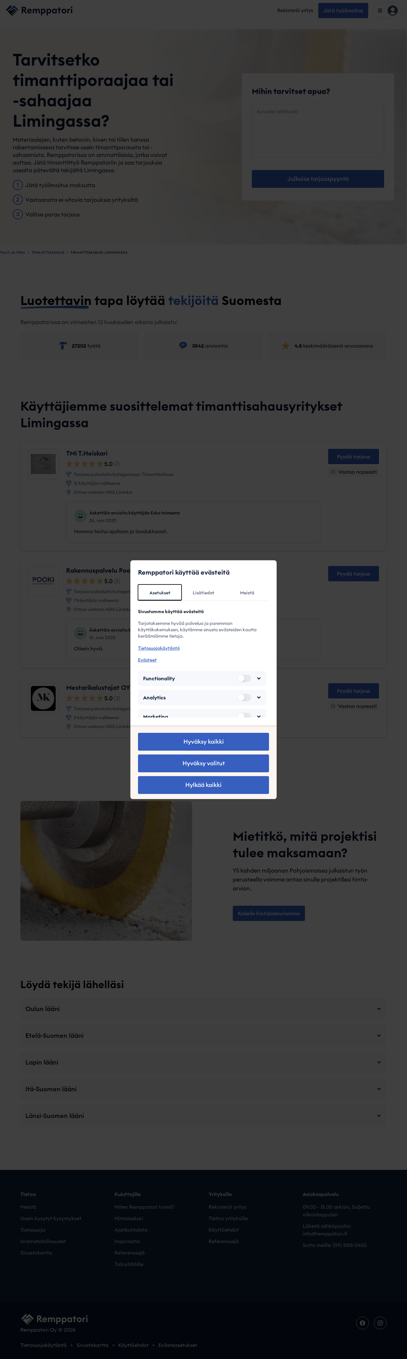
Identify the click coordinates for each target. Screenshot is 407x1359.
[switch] (244, 678)
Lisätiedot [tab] (203, 593)
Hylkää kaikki (203, 785)
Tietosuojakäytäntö (159, 648)
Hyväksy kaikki (203, 741)
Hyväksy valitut (204, 763)
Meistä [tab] (247, 593)
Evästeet (147, 660)
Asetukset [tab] (159, 593)
